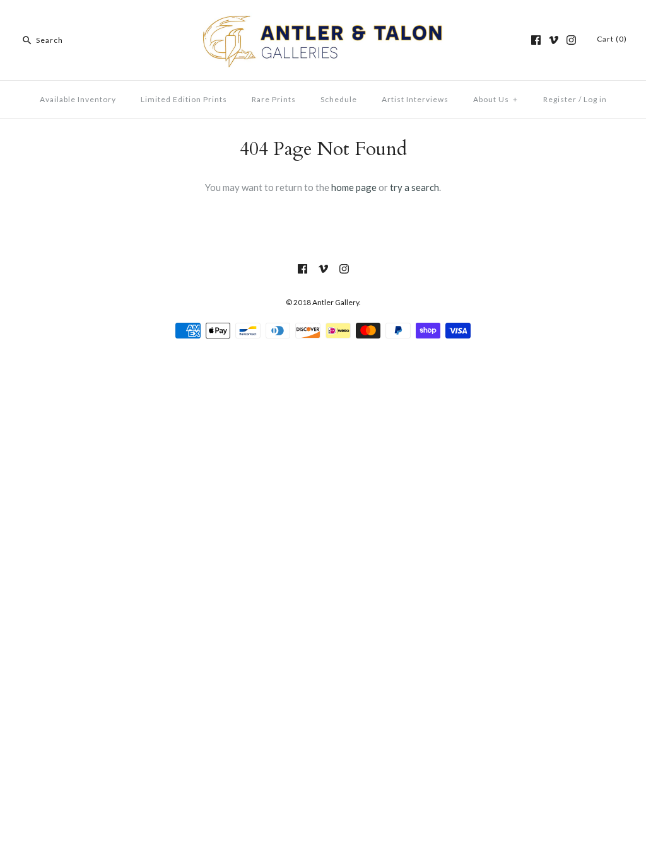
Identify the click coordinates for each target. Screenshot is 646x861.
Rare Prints (274, 99)
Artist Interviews (415, 99)
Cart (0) (612, 38)
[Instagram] (571, 40)
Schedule (338, 99)
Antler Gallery (335, 302)
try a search (414, 187)
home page (354, 187)
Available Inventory (78, 99)
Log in (595, 99)
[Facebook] (536, 40)
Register (560, 99)
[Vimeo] (553, 40)
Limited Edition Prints (184, 99)
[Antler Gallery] (323, 20)
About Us (495, 99)
